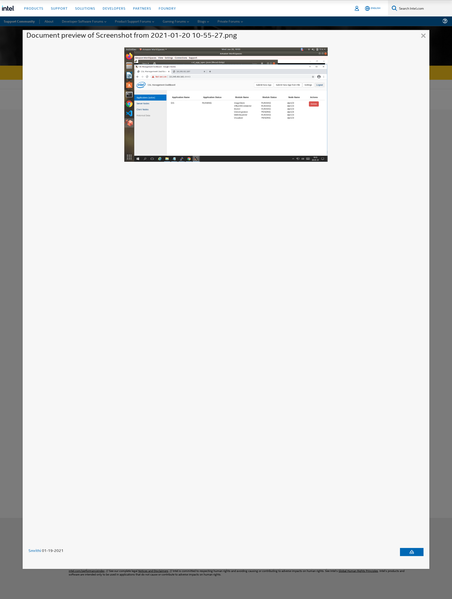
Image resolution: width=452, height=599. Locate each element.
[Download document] (412, 552)
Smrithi (34, 550)
